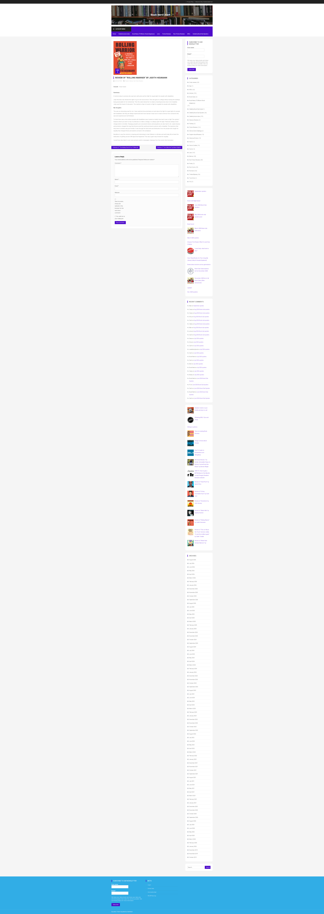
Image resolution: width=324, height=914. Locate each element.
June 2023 (192, 697)
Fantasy (191, 123)
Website (117, 192)
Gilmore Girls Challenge (195, 131)
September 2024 (193, 643)
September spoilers (199, 305)
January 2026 (193, 585)
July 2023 (191, 694)
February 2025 (193, 625)
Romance (191, 170)
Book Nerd (119, 81)
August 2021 (192, 777)
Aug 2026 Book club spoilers (202, 309)
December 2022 (193, 719)
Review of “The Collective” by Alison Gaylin (168, 147)
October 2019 (193, 857)
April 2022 (192, 748)
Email (117, 186)
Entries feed (151, 888)
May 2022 (191, 744)
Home (114, 34)
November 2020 (193, 810)
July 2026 (191, 563)
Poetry (191, 163)
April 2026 (192, 574)
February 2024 (193, 668)
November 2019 (193, 853)
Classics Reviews (194, 120)
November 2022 (193, 723)
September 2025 (193, 599)
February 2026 (193, 581)
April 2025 (192, 618)
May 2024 (191, 657)
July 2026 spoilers (199, 338)
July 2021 (191, 781)
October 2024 (193, 639)
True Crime (192, 178)
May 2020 (191, 832)
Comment (118, 163)
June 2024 (192, 654)
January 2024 (193, 672)
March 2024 (192, 665)
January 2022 (193, 759)
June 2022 (192, 741)
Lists (158, 34)
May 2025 (191, 614)
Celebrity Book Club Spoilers (200, 34)
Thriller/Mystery (193, 174)
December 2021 (193, 763)
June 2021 (192, 784)
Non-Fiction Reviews (179, 34)
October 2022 (193, 726)
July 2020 (191, 824)
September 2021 (193, 774)
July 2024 (191, 650)
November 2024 (193, 636)
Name (117, 179)
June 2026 (192, 567)
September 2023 (193, 686)
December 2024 (193, 632)
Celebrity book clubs (124, 34)
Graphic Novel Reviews (195, 134)
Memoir (131, 81)
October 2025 (193, 596)
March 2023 (192, 708)
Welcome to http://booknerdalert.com (204, 1)
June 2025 (192, 610)
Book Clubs (192, 97)
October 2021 (193, 770)
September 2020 (193, 817)
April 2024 (192, 661)
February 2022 (193, 755)
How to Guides (193, 145)
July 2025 (191, 607)
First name (190, 47)
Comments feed (152, 892)
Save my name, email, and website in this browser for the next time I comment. (119, 207)
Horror (191, 141)
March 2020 (192, 839)
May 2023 (191, 701)
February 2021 (193, 799)
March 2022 (192, 752)
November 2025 (193, 592)
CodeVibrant (130, 911)
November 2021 (193, 766)
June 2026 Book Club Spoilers (200, 384)
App (190, 86)
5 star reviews (193, 82)
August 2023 (192, 690)
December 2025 (193, 588)
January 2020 (193, 846)
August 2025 (192, 603)
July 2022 (191, 737)
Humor (191, 149)
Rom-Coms (192, 167)
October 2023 (193, 683)
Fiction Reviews (166, 34)
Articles (191, 93)
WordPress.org (152, 895)
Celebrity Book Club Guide (196, 109)
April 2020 (192, 835)
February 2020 (193, 842)
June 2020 (192, 828)
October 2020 (193, 813)
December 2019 (193, 850)
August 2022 (192, 734)
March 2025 (192, 621)
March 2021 (192, 795)
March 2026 (192, 578)
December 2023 (193, 676)
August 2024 (192, 647)
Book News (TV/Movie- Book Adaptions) (143, 34)
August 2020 (192, 821)
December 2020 (193, 806)
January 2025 (193, 628)
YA (190, 181)
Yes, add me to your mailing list (120, 217)
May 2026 (191, 570)
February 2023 (193, 712)
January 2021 (193, 803)
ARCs (188, 34)
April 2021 (192, 792)
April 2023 (192, 705)
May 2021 (191, 788)
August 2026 (192, 559)
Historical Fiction (193, 138)
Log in (149, 885)
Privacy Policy (190, 1)
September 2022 (193, 730)
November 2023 (193, 679)
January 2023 (193, 715)
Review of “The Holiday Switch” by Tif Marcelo (126, 147)
